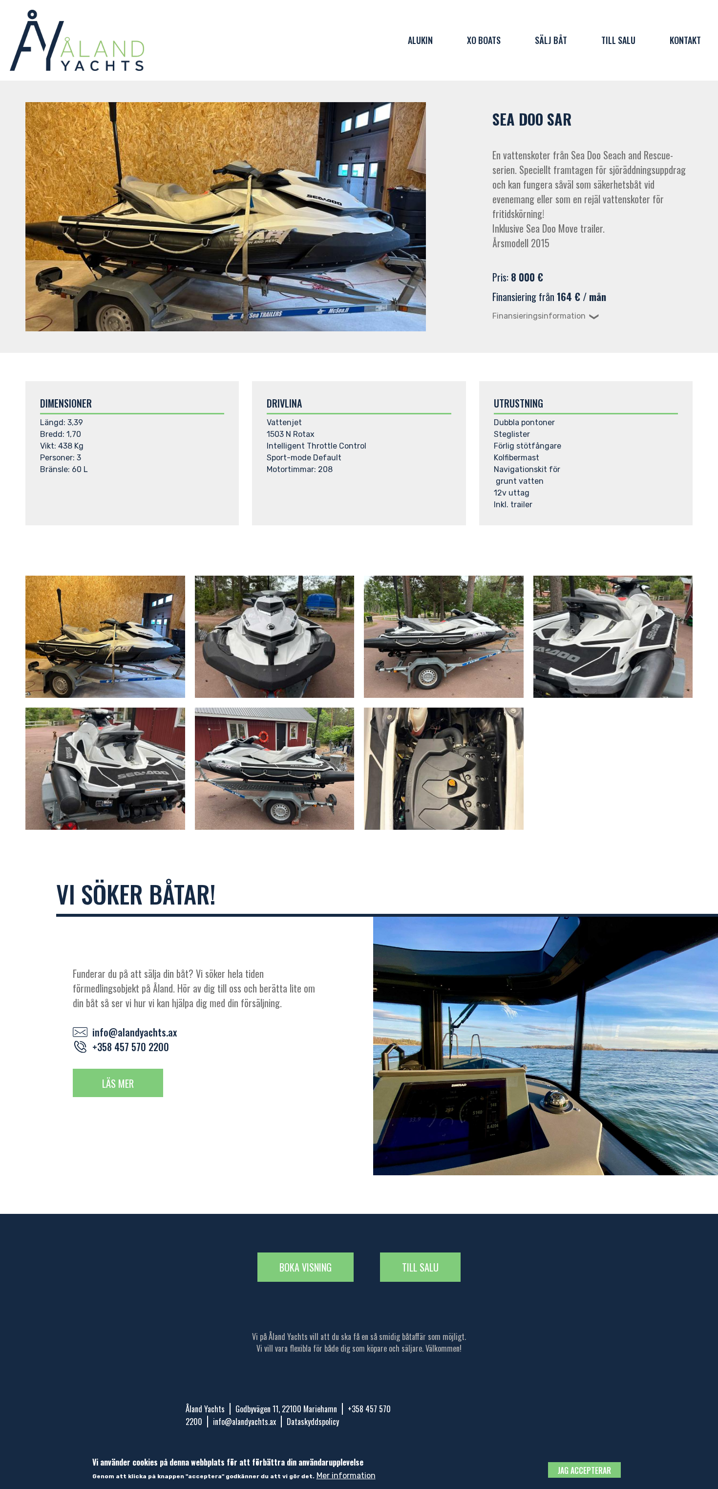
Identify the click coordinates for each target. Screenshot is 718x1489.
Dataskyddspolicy (313, 1421)
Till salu (618, 40)
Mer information (346, 1475)
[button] (105, 637)
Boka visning (305, 1267)
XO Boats (484, 40)
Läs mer (118, 1083)
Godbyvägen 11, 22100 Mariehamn (286, 1409)
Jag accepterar (584, 1470)
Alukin (420, 40)
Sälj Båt (551, 40)
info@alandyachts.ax (134, 1032)
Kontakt (685, 40)
